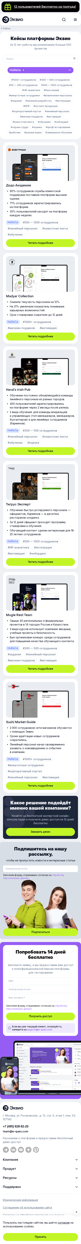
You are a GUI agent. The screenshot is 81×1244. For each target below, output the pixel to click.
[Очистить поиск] (74, 59)
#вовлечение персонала (58, 95)
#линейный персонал (57, 111)
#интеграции (62, 100)
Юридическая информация (20, 1200)
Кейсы (6, 28)
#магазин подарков (31, 116)
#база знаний (51, 90)
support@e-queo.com (39, 1029)
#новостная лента (23, 121)
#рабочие (15, 132)
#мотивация (54, 116)
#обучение (44, 121)
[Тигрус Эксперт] (40, 515)
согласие (64, 1222)
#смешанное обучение (58, 132)
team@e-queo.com (15, 1131)
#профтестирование (58, 127)
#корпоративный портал (26, 111)
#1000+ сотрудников (23, 79)
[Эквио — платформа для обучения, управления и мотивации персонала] (40, 1108)
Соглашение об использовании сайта (27, 1207)
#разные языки (33, 132)
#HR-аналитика (31, 90)
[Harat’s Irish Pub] (40, 402)
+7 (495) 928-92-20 (15, 1126)
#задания (16, 100)
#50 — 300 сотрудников (23, 85)
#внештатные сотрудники (24, 95)
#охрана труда (19, 127)
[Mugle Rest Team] (40, 624)
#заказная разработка (38, 100)
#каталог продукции (46, 106)
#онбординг (61, 121)
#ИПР (26, 106)
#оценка (37, 127)
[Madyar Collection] (40, 298)
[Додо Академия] (40, 196)
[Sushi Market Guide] (40, 736)
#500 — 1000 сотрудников (56, 85)
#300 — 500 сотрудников (55, 79)
